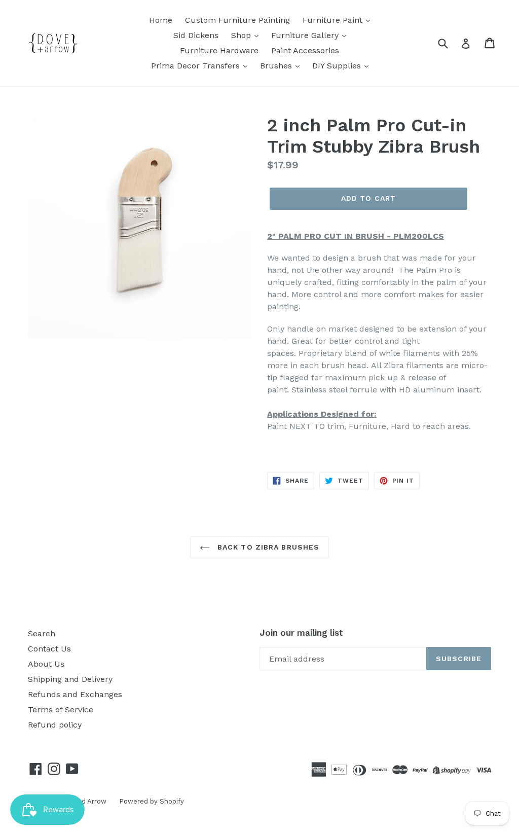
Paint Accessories (305, 50)
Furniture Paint (334, 20)
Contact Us (49, 649)
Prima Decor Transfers (196, 65)
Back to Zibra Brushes (267, 547)
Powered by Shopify (151, 801)
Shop (242, 35)
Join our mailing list (301, 633)
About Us (46, 664)
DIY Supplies (337, 65)
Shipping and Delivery (70, 679)
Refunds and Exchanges (75, 694)
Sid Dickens (195, 35)
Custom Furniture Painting (237, 20)
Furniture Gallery (306, 35)
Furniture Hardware (219, 50)
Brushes (277, 65)
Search (41, 633)
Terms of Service (60, 709)
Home (160, 20)
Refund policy (55, 725)
